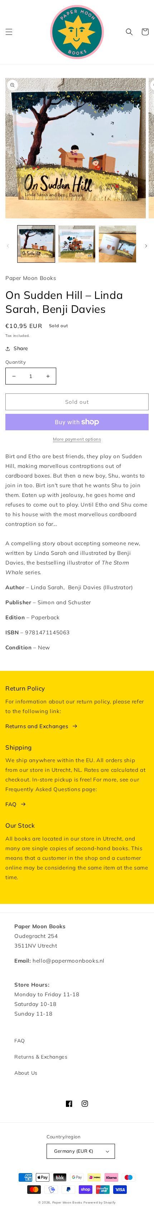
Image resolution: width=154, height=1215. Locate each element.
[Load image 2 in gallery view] (77, 244)
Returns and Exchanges (36, 726)
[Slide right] (146, 246)
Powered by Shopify (99, 1202)
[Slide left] (8, 246)
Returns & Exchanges (40, 1057)
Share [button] (21, 348)
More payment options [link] (77, 439)
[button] (9, 32)
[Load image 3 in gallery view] (117, 244)
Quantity (15, 362)
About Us (26, 1073)
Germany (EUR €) (73, 1151)
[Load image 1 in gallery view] (36, 244)
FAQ (11, 804)
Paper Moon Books (67, 1202)
